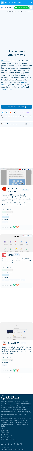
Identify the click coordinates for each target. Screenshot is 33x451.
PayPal (3, 426)
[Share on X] (6, 112)
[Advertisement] (16, 30)
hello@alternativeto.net (8, 419)
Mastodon (14, 420)
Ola (13, 406)
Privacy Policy (5, 432)
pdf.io (23, 87)
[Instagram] (18, 444)
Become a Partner (6, 438)
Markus (19, 406)
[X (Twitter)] (5, 444)
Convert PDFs (6, 89)
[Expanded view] (26, 124)
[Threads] (14, 444)
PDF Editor (5, 275)
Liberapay (24, 424)
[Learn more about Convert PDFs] (4, 343)
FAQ (2, 428)
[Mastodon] (8, 444)
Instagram (4, 422)
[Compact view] (28, 124)
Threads (25, 420)
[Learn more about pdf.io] (4, 255)
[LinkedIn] (21, 444)
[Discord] (2, 444)
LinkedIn (11, 422)
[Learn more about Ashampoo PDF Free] (4, 189)
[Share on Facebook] (2, 112)
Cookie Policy (5, 434)
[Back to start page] (2, 2)
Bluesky (20, 420)
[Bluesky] (11, 444)
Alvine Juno (5, 61)
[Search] (27, 2)
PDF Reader (5, 217)
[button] (25, 190)
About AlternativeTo (6, 436)
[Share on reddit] (10, 112)
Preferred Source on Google (9, 440)
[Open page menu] (31, 2)
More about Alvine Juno (15, 107)
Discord (21, 419)
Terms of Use (4, 430)
